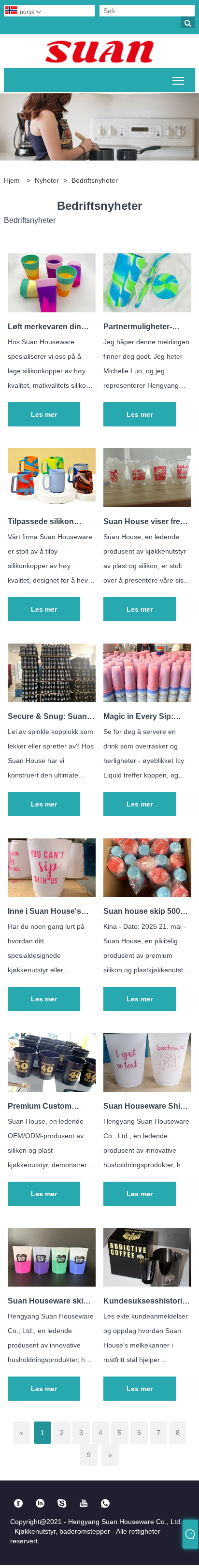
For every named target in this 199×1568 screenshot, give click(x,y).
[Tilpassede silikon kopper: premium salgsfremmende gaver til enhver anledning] (52, 504)
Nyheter (47, 180)
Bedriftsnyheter (94, 180)
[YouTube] (83, 1503)
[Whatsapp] (105, 1503)
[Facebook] (18, 1503)
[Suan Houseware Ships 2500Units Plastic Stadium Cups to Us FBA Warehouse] (147, 1089)
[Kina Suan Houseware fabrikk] (99, 51)
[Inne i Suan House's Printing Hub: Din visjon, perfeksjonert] (52, 894)
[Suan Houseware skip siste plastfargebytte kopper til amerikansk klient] (52, 1284)
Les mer (44, 414)
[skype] (62, 1503)
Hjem (12, 180)
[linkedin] (40, 1503)
